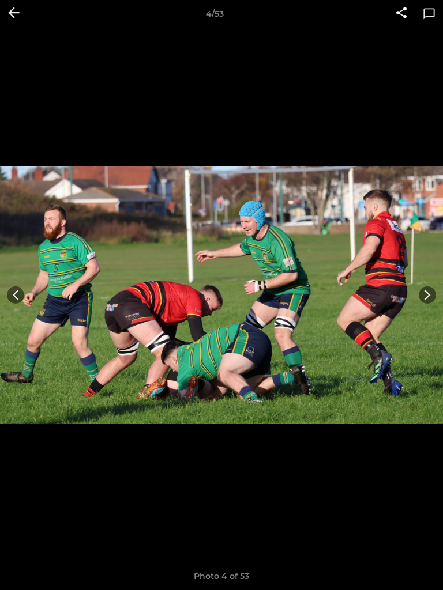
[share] (401, 14)
